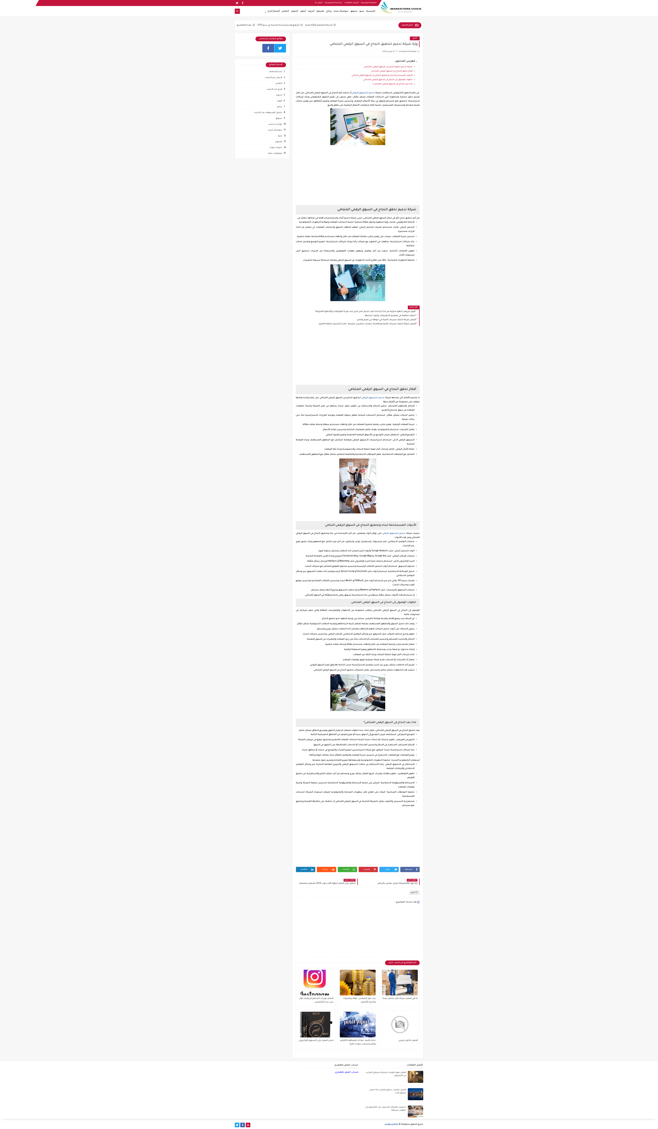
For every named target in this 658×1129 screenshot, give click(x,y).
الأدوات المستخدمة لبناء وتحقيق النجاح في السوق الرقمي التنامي (382, 75)
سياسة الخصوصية (333, 3)
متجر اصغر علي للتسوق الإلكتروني (316, 1040)
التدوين (294, 11)
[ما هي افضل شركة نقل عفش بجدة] (400, 982)
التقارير (285, 11)
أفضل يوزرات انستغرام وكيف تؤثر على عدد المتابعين (316, 1000)
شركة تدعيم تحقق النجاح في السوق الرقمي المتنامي (388, 67)
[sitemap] (248, 1125)
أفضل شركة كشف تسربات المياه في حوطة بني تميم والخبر (386, 320)
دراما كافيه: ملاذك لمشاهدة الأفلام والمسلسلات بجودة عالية (358, 1042)
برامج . (279, 107)
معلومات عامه (275, 153)
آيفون (303, 11)
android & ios (275, 72)
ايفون (279, 101)
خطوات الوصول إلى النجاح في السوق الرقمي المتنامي (388, 80)
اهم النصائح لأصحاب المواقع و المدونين (235, 25)
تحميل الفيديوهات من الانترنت (268, 113)
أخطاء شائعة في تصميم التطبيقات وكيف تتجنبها (390, 315)
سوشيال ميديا (341, 11)
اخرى (414, 38)
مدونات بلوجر (276, 148)
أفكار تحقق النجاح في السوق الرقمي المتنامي (392, 71)
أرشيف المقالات (351, 3)
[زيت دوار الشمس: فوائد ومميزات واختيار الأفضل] (358, 982)
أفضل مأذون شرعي (408, 1040)
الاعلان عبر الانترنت (273, 78)
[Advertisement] (357, 179)
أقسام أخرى (274, 11)
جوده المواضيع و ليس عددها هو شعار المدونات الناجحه (288, 25)
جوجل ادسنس (275, 124)
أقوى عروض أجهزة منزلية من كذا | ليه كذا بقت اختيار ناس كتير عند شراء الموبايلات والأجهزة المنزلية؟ (365, 311)
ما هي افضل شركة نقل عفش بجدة (400, 998)
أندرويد (311, 11)
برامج (329, 11)
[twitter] (237, 3)
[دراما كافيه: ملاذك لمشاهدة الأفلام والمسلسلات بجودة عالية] (358, 1024)
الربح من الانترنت (274, 89)
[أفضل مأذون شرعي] (400, 1024)
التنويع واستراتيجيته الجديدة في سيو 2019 (343, 25)
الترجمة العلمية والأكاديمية (383, 25)
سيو (362, 11)
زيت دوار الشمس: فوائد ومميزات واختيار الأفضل (359, 1000)
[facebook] (242, 3)
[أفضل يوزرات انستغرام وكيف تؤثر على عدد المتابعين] (315, 982)
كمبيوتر (320, 11)
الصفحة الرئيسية (368, 3)
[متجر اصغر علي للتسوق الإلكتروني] (315, 1024)
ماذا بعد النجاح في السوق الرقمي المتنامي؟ (393, 84)
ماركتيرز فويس (391, 1124)
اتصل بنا (318, 3)
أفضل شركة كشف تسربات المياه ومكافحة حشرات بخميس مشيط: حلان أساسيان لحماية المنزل (367, 324)
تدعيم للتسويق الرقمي (363, 93)
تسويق (353, 11)
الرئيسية (370, 11)
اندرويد (279, 95)
